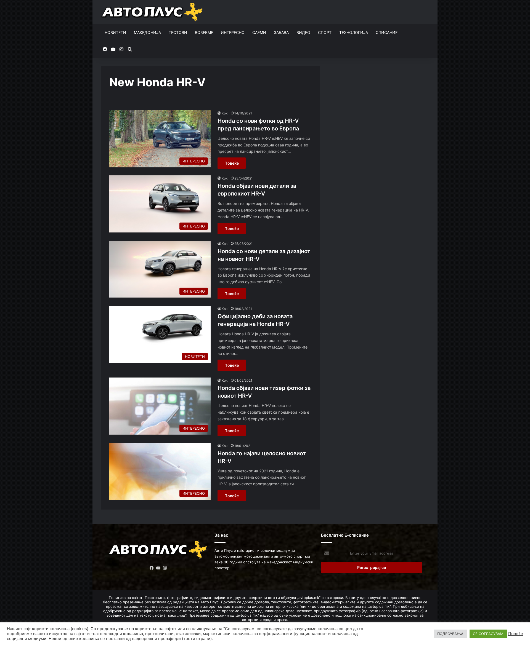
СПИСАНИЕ (387, 32)
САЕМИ (259, 32)
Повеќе (231, 163)
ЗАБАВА (281, 32)
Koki (225, 113)
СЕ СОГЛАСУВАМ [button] (488, 633)
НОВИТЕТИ (115, 32)
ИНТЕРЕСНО (233, 32)
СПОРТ (325, 32)
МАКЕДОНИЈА (147, 32)
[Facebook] (152, 568)
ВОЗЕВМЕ (204, 32)
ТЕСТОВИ (178, 32)
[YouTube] (158, 568)
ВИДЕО (303, 32)
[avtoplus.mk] (153, 12)
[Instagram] (165, 568)
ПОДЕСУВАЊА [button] (450, 633)
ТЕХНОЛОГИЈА (353, 32)
